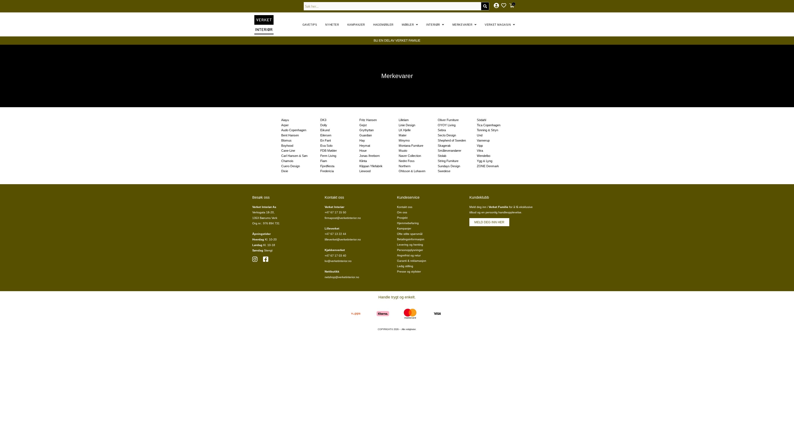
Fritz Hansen (368, 120)
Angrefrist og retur (409, 255)
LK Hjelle (405, 130)
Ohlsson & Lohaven (412, 171)
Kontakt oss (404, 207)
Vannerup (483, 140)
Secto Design (447, 135)
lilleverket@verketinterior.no (343, 239)
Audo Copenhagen (293, 130)
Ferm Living (328, 155)
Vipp (480, 145)
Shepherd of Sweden (452, 140)
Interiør (433, 24)
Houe (363, 150)
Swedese (444, 171)
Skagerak (444, 145)
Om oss (402, 212)
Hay (362, 140)
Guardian (365, 135)
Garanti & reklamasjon (411, 260)
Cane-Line (288, 150)
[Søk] (485, 6)
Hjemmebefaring (408, 223)
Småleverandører (449, 150)
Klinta (363, 161)
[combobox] (392, 6)
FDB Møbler (328, 150)
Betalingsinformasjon (410, 239)
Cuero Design (290, 166)
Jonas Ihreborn (369, 155)
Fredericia (327, 171)
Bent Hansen (290, 135)
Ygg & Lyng (484, 161)
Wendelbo (483, 155)
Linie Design (407, 125)
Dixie (284, 171)
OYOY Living (447, 125)
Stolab (442, 155)
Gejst (363, 125)
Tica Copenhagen (488, 125)
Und (479, 135)
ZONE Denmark (488, 166)
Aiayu (285, 120)
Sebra (442, 130)
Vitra (480, 150)
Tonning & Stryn (487, 130)
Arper (285, 125)
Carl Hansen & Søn (294, 155)
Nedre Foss (407, 161)
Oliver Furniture (448, 120)
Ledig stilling (405, 266)
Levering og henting (410, 244)
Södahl (481, 120)
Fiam (323, 161)
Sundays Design (449, 166)
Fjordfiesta (327, 166)
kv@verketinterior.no (338, 261)
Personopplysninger (410, 250)
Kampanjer (356, 24)
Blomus (286, 140)
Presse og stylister (409, 271)
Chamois (287, 161)
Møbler (408, 24)
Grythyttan (366, 130)
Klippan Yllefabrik (371, 166)
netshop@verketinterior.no (342, 277)
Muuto (403, 150)
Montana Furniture (411, 145)
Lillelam (404, 120)
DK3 (323, 120)
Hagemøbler (383, 24)
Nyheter (332, 24)
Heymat (364, 145)
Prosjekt (402, 217)
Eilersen (325, 135)
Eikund (325, 130)
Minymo (404, 140)
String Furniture (448, 161)
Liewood (365, 171)
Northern (404, 166)
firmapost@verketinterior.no (343, 218)
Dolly (323, 125)
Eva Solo (326, 145)
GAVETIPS (310, 24)
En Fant (325, 140)
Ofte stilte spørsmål (409, 234)
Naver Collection (410, 155)
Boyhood (287, 145)
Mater (403, 135)
